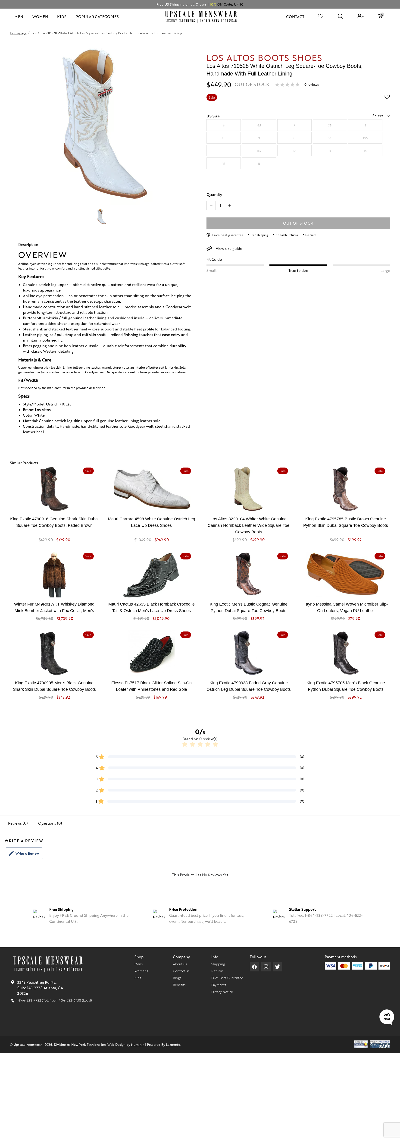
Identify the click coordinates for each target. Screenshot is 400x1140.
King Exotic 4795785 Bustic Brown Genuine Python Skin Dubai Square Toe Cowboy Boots (345, 522)
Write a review (27, 853)
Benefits (179, 985)
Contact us (181, 971)
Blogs (177, 978)
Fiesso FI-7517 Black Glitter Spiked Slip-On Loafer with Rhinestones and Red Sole (151, 686)
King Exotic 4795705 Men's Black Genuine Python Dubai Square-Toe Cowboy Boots (345, 686)
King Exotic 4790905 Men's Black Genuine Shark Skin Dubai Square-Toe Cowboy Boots (54, 686)
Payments (218, 985)
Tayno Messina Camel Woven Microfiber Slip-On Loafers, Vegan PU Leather (346, 607)
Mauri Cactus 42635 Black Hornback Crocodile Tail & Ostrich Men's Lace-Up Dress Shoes (151, 607)
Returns (217, 971)
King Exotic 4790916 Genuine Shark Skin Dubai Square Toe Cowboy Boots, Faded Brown (54, 522)
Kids (137, 978)
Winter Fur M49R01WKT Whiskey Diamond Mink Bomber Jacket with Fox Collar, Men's (54, 607)
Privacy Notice (222, 991)
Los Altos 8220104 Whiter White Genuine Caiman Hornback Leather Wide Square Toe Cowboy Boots (248, 525)
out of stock (298, 223)
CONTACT (295, 16)
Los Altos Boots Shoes (264, 57)
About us (180, 964)
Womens (141, 971)
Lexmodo (173, 1044)
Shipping (218, 964)
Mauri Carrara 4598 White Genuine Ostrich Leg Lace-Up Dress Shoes (151, 522)
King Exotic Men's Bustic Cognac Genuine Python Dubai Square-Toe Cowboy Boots (249, 607)
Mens (138, 964)
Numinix (137, 1044)
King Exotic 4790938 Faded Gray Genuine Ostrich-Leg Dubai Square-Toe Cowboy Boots (248, 686)
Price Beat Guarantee (227, 978)
